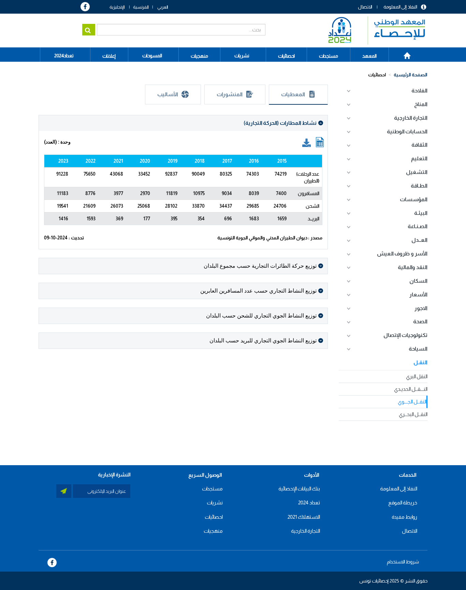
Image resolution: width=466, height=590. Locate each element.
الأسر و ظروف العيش (402, 253)
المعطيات (293, 94)
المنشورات (230, 94)
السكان (418, 281)
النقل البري (416, 376)
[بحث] (88, 29)
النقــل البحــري (413, 414)
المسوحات (152, 55)
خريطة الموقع (402, 502)
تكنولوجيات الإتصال (405, 335)
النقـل (420, 362)
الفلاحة (419, 90)
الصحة (420, 321)
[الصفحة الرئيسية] (373, 30)
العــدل (419, 240)
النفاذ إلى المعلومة (400, 7)
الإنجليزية (117, 7)
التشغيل (416, 172)
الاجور (420, 308)
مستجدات (212, 488)
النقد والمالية (412, 267)
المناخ (420, 104)
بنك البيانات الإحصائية (299, 488)
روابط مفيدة (404, 517)
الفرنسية (141, 7)
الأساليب (167, 94)
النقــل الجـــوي (412, 401)
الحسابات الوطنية (407, 131)
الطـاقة (419, 186)
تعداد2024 (64, 55)
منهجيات (213, 531)
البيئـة (420, 213)
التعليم (419, 158)
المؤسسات (413, 199)
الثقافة (419, 145)
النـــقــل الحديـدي (410, 389)
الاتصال (365, 7)
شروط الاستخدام (403, 561)
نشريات (241, 55)
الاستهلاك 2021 (304, 517)
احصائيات (377, 74)
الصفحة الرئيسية (403, 53)
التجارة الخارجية (410, 118)
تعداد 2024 (309, 502)
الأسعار (418, 294)
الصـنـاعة (417, 226)
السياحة (418, 349)
